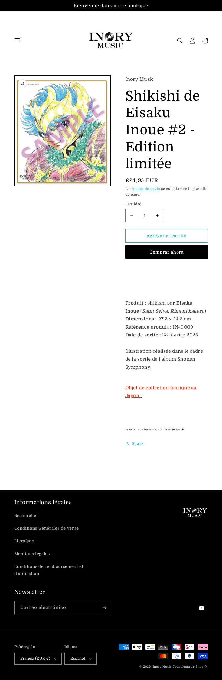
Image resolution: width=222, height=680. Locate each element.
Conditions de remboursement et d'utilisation (48, 570)
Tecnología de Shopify (190, 666)
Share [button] (138, 443)
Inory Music (162, 666)
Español (77, 658)
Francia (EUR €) (35, 658)
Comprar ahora (166, 252)
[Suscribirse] (104, 607)
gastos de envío (146, 189)
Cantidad (133, 204)
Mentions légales (32, 554)
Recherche (25, 515)
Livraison (24, 541)
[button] (17, 40)
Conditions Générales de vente (46, 528)
